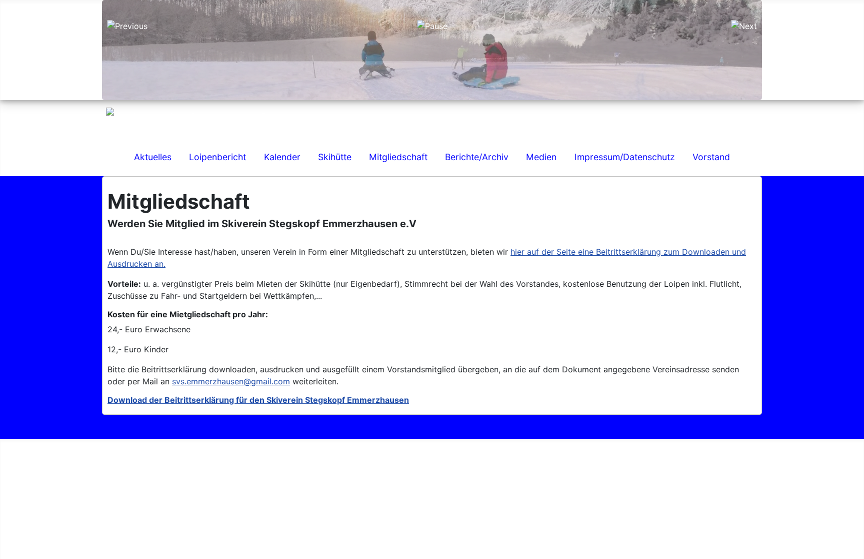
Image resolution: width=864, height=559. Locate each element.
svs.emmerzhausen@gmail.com (231, 381)
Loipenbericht (217, 157)
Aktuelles (153, 157)
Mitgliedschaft (398, 157)
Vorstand (711, 157)
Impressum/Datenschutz (624, 157)
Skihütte (335, 157)
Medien (541, 157)
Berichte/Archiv (476, 157)
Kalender (282, 157)
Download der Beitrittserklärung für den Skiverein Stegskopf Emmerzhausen (258, 400)
